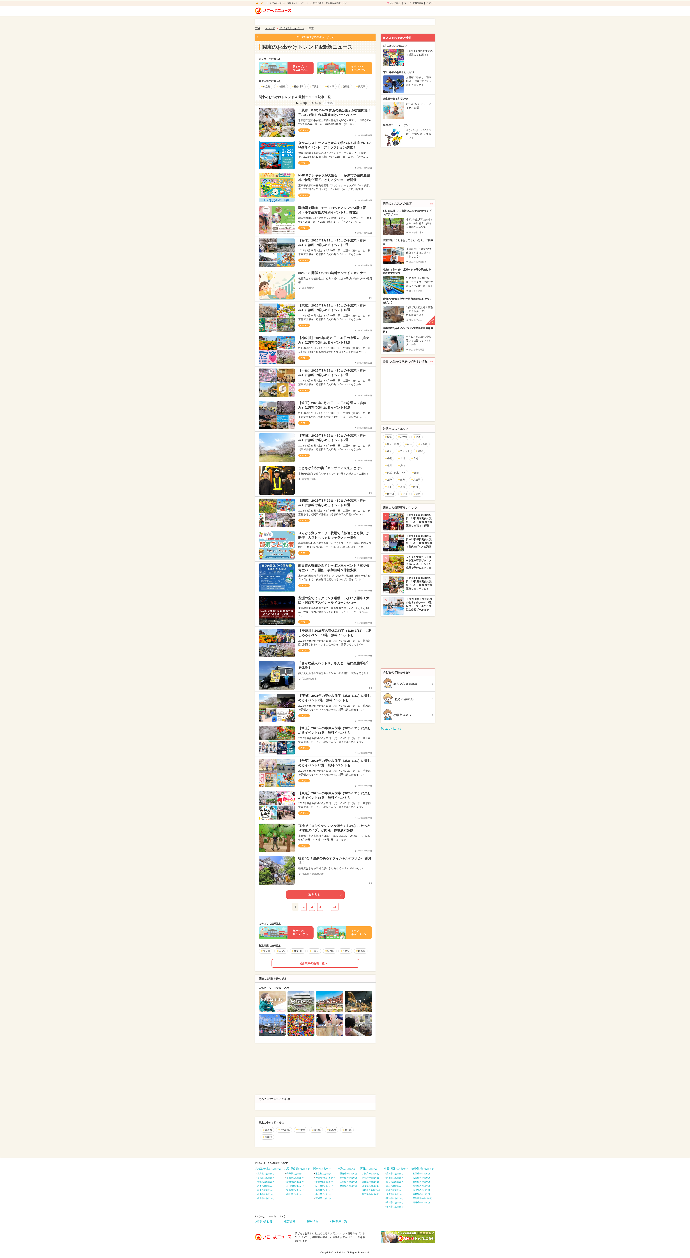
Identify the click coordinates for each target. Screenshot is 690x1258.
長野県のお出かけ (295, 1173)
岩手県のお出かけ (266, 1186)
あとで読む (395, 3)
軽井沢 (390, 493)
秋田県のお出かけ (266, 1190)
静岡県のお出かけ (348, 1186)
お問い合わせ (263, 1221)
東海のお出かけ (346, 1168)
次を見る (314, 894)
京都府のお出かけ (370, 1177)
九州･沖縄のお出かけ (423, 1168)
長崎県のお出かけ (421, 1182)
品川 (389, 465)
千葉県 (301, 1129)
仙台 (389, 451)
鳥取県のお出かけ (395, 1186)
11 (334, 907)
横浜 (389, 437)
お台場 (423, 444)
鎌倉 (416, 472)
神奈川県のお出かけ (325, 1177)
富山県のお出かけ (295, 1190)
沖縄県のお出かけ (421, 1202)
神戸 (409, 444)
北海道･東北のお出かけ (268, 1168)
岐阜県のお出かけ (348, 1177)
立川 (402, 458)
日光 (415, 458)
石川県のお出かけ (295, 1186)
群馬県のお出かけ (324, 1190)
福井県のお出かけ (295, 1194)
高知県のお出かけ (395, 1198)
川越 (402, 486)
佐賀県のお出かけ (421, 1177)
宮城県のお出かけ (266, 1177)
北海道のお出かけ (266, 1173)
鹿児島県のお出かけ (422, 1198)
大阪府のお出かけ (370, 1173)
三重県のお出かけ (348, 1182)
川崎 (402, 465)
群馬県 (332, 1129)
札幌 (389, 458)
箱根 (389, 486)
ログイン (430, 3)
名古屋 (403, 437)
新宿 (420, 451)
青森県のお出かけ (266, 1182)
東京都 (268, 1129)
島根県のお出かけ (395, 1190)
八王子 (416, 479)
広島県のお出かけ (395, 1173)
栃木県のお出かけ (324, 1194)
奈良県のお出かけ (370, 1186)
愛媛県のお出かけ (395, 1194)
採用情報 (312, 1221)
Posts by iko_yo (391, 728)
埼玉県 (317, 1129)
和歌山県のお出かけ (371, 1190)
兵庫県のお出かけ (370, 1182)
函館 (418, 493)
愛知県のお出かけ (348, 1173)
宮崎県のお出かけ (421, 1194)
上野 (389, 479)
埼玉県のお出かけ (324, 1186)
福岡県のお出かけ (421, 1173)
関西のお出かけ (369, 1168)
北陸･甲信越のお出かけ (297, 1168)
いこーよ (264, 3)
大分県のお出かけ (421, 1190)
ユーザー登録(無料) (413, 3)
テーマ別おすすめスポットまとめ (315, 37)
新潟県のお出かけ (295, 1182)
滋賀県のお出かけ (370, 1194)
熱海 (402, 479)
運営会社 (289, 1221)
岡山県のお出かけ (395, 1177)
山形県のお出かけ (266, 1194)
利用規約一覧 (338, 1221)
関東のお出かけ (322, 1168)
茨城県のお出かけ (324, 1198)
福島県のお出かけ (266, 1198)
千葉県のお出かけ (324, 1182)
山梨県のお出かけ (295, 1177)
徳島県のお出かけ (395, 1206)
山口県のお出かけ (395, 1182)
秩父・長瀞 (393, 444)
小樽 (404, 493)
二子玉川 (405, 451)
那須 (418, 437)
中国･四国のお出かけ (396, 1168)
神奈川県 (285, 1129)
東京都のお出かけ (324, 1173)
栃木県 (347, 1129)
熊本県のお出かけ (421, 1186)
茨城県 (268, 1137)
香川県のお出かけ (395, 1202)
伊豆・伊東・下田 (396, 472)
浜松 (415, 486)
